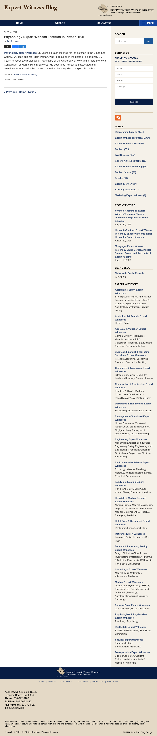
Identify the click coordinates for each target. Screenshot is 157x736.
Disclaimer (83, 682)
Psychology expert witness (20, 52)
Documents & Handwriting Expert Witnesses (133, 405)
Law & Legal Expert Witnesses (131, 569)
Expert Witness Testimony (25, 75)
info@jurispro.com (14, 708)
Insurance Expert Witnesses (130, 533)
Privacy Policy (66, 682)
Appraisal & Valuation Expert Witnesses (130, 331)
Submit (134, 102)
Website (60, 23)
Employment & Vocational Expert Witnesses (132, 418)
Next (32, 92)
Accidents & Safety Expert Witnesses (129, 291)
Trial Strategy (125, 155)
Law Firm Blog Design (137, 732)
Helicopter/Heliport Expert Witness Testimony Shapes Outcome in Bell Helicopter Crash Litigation (133, 233)
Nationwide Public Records (129, 273)
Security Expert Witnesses (129, 639)
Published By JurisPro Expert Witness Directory (126, 10)
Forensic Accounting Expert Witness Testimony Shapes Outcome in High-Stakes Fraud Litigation (131, 215)
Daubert (122, 149)
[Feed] (118, 117)
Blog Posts (112, 682)
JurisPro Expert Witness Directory (43, 732)
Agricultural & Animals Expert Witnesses (131, 318)
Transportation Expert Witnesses (132, 652)
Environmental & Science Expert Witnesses (132, 464)
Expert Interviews (126, 184)
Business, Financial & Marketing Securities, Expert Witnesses (132, 354)
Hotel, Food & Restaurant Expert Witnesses (132, 523)
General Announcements (131, 160)
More (150, 23)
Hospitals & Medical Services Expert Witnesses (130, 500)
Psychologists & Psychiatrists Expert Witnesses (131, 616)
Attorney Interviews (127, 189)
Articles (121, 178)
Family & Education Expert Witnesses (129, 484)
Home (19, 23)
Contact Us (104, 23)
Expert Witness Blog (30, 8)
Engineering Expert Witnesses (131, 439)
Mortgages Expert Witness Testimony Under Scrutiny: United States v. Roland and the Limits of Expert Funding (133, 251)
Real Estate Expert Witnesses (130, 627)
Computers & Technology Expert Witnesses (132, 370)
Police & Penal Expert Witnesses (132, 605)
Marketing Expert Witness (130, 195)
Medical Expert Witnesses (129, 582)
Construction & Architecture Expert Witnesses (134, 386)
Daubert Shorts (125, 172)
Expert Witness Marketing (131, 166)
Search (148, 41)
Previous (10, 92)
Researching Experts (129, 132)
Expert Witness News (129, 143)
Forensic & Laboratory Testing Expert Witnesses (131, 548)
